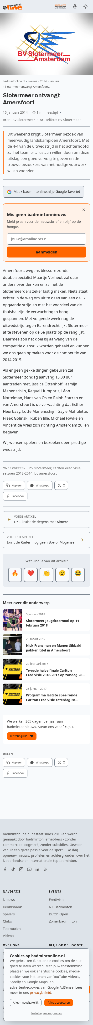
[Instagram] (21, 869)
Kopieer (17, 485)
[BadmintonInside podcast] (75, 6)
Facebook (18, 496)
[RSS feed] (45, 869)
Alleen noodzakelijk (25, 1003)
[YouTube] (29, 869)
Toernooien (12, 928)
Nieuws (9, 899)
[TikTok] (13, 869)
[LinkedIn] (37, 869)
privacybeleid (40, 992)
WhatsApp (42, 485)
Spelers (9, 914)
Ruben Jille (39, 418)
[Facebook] (5, 869)
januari (54, 81)
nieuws (32, 81)
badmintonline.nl (14, 81)
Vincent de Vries (17, 425)
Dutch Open (58, 914)
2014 (43, 81)
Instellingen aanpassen (46, 1013)
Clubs (7, 921)
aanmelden (46, 252)
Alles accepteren (59, 1003)
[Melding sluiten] (83, 209)
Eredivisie (56, 899)
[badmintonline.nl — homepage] (12, 7)
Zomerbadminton (63, 921)
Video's (8, 935)
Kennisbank (12, 907)
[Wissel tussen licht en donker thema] (85, 6)
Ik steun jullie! (19, 736)
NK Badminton (60, 907)
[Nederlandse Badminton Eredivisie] (60, 6)
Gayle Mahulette (72, 411)
